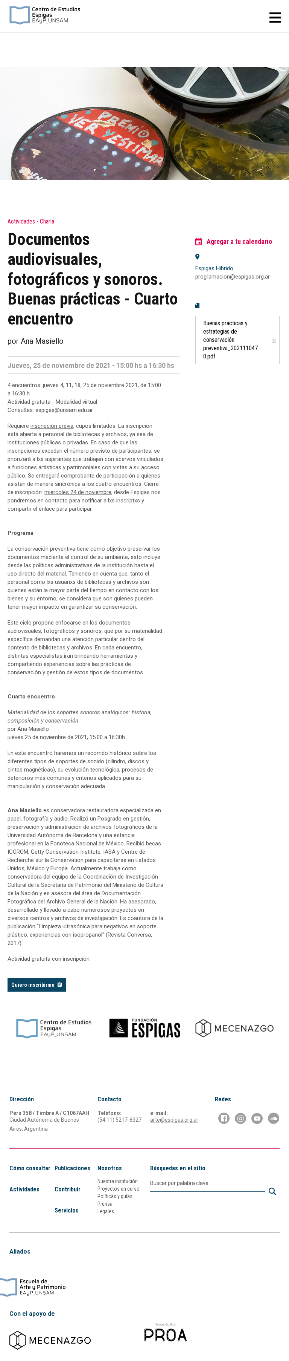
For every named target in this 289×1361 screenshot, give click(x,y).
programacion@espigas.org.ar (232, 276)
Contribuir (68, 1189)
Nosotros (109, 1168)
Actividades (21, 221)
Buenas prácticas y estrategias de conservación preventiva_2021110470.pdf (230, 340)
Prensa (105, 1204)
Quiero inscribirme (33, 985)
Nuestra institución (117, 1181)
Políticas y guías (114, 1196)
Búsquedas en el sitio (177, 1168)
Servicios (67, 1210)
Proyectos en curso (118, 1189)
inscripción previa (51, 426)
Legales (105, 1211)
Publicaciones (72, 1168)
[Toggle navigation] (272, 17)
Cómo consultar (29, 1168)
